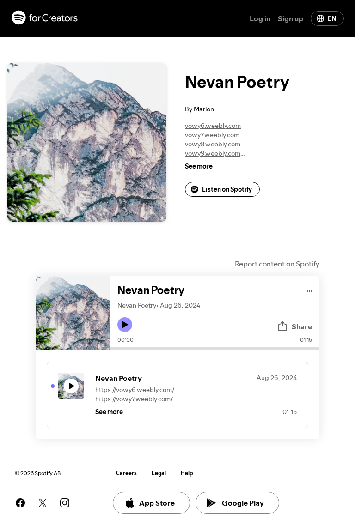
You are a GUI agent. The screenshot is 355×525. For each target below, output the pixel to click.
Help (187, 473)
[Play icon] (124, 324)
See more (199, 166)
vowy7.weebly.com (212, 134)
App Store (157, 503)
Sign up (290, 18)
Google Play (243, 503)
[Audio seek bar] (214, 348)
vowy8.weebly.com (212, 144)
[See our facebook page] (20, 502)
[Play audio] (309, 289)
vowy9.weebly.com (212, 153)
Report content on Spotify (277, 264)
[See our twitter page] (42, 502)
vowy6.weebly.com (213, 125)
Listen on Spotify (227, 189)
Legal (159, 473)
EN (332, 18)
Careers (126, 473)
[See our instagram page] (64, 502)
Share (302, 326)
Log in (260, 18)
